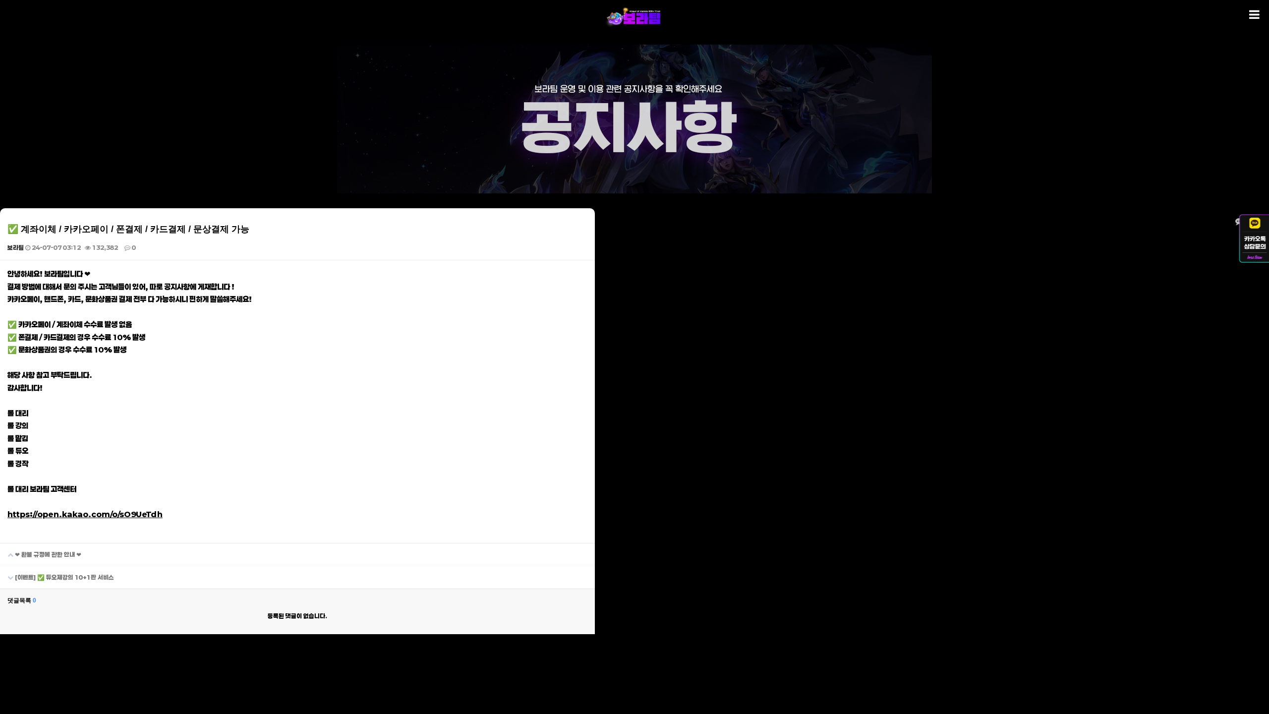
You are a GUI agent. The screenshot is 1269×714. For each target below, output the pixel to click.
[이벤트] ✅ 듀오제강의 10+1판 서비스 (63, 577)
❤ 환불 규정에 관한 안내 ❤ (47, 554)
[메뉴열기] (1254, 15)
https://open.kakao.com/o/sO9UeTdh (85, 514)
